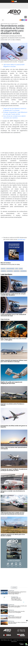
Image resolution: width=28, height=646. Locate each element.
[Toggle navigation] (3, 20)
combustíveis (9, 270)
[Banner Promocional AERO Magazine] (14, 251)
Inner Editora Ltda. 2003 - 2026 (8, 640)
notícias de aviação (10, 268)
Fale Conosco (19, 640)
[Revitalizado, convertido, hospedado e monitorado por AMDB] (26, 644)
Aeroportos (3, 270)
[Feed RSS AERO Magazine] (20, 20)
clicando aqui (21, 239)
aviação (20, 268)
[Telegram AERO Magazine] (24, 20)
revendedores (23, 270)
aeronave (3, 268)
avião (17, 268)
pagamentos (16, 270)
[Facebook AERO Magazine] (22, 20)
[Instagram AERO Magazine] (26, 20)
